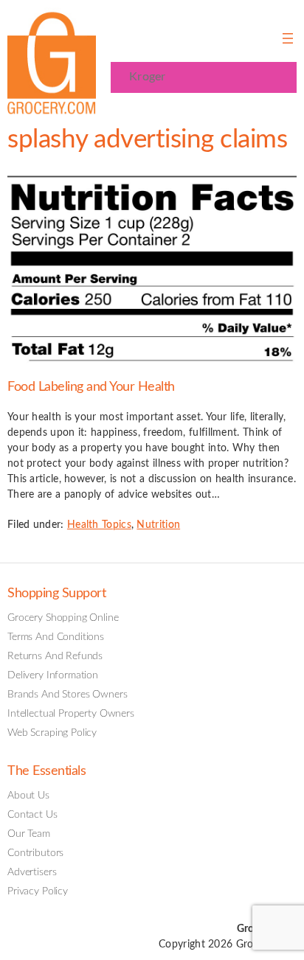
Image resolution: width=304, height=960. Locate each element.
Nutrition (158, 525)
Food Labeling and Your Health (91, 387)
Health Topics (99, 525)
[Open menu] (288, 38)
